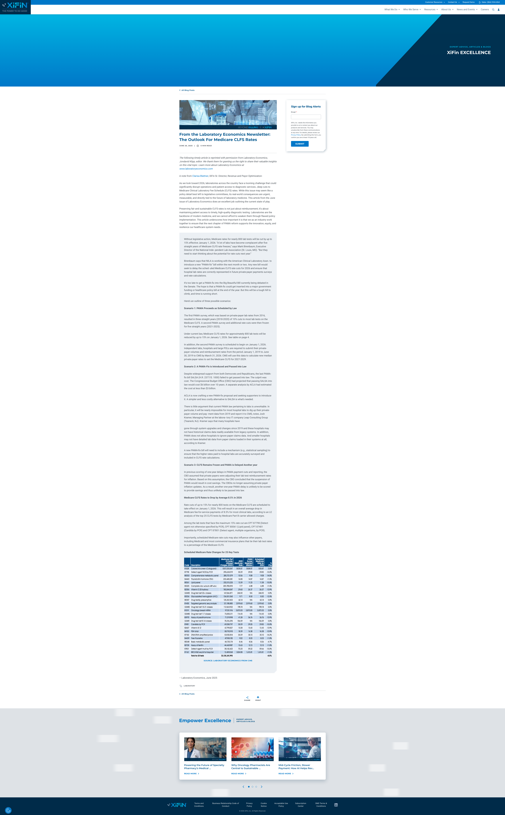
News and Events (466, 9)
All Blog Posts (188, 90)
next (264, 787)
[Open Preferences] (8, 810)
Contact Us (452, 2)
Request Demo (469, 2)
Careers (485, 9)
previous (245, 787)
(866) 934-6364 (493, 2)
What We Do (391, 9)
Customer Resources (433, 2)
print (258, 700)
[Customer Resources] (498, 10)
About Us (446, 9)
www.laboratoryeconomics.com (196, 168)
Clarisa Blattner (200, 176)
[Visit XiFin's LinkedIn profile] (336, 804)
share (247, 700)
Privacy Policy (296, 135)
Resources (429, 9)
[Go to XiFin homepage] (15, 7)
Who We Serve (410, 9)
